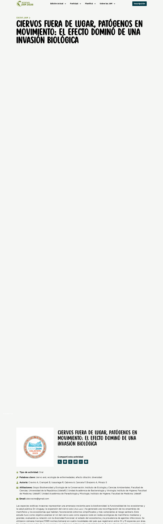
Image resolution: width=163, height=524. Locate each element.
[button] (60, 462)
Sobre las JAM (106, 4)
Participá (74, 4)
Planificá (89, 4)
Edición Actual (56, 4)
